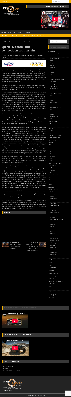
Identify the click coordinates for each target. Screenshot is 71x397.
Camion (52, 65)
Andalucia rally (53, 198)
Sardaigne (52, 245)
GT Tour (51, 130)
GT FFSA (51, 128)
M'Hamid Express (54, 212)
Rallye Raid (11, 32)
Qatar (51, 229)
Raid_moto (52, 233)
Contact (27, 32)
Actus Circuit (14, 40)
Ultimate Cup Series (54, 175)
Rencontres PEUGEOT (55, 107)
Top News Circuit (54, 116)
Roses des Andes (54, 240)
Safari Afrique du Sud (55, 243)
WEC (51, 172)
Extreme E (51, 270)
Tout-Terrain (53, 254)
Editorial (50, 287)
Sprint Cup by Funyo (54, 140)
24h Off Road (53, 192)
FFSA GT (52, 72)
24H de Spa (53, 56)
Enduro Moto (53, 203)
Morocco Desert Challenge (56, 219)
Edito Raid (51, 292)
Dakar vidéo (53, 267)
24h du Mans (53, 165)
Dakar (50, 265)
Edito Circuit (52, 289)
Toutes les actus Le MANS (55, 163)
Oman (51, 222)
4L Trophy (52, 194)
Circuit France (53, 67)
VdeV (50, 177)
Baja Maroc (52, 260)
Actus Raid (51, 187)
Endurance (52, 170)
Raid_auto (52, 231)
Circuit (20, 32)
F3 (50, 151)
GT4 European (53, 86)
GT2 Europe (53, 81)
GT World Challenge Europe (57, 79)
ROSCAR (52, 109)
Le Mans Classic (54, 88)
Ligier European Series (55, 93)
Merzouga (52, 217)
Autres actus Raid (53, 189)
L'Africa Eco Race (8, 366)
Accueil (3, 32)
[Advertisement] (24, 228)
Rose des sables (54, 238)
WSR (51, 119)
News (39, 40)
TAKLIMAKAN (52, 278)
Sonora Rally (53, 247)
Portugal (52, 226)
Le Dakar (5, 368)
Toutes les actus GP (54, 147)
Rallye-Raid (53, 236)
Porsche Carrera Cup (54, 137)
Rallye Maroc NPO (53, 273)
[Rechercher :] (60, 1)
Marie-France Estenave (20, 55)
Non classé (51, 297)
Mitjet (51, 95)
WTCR (50, 184)
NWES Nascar (53, 102)
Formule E (52, 156)
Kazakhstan (53, 208)
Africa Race (53, 283)
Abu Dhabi (52, 196)
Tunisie (51, 257)
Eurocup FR (52, 70)
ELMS (51, 168)
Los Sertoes (53, 210)
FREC (51, 74)
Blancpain (52, 63)
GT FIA (51, 77)
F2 (50, 149)
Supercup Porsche (54, 112)
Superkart (52, 114)
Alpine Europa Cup (54, 58)
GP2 (51, 158)
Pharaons (52, 224)
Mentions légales (7, 390)
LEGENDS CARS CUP (55, 91)
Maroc (51, 215)
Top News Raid (53, 252)
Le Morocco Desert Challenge (11, 370)
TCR (50, 144)
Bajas (50, 262)
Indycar (51, 133)
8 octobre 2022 (8, 55)
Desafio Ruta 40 (54, 201)
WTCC (50, 182)
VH (49, 179)
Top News (52, 250)
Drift (50, 123)
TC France (51, 142)
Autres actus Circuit (28, 40)
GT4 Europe (53, 84)
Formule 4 (51, 126)
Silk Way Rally (52, 276)
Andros (51, 60)
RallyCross (52, 105)
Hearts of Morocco (54, 205)
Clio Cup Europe (53, 121)
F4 (50, 154)
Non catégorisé (52, 295)
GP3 (51, 161)
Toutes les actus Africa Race (56, 281)
